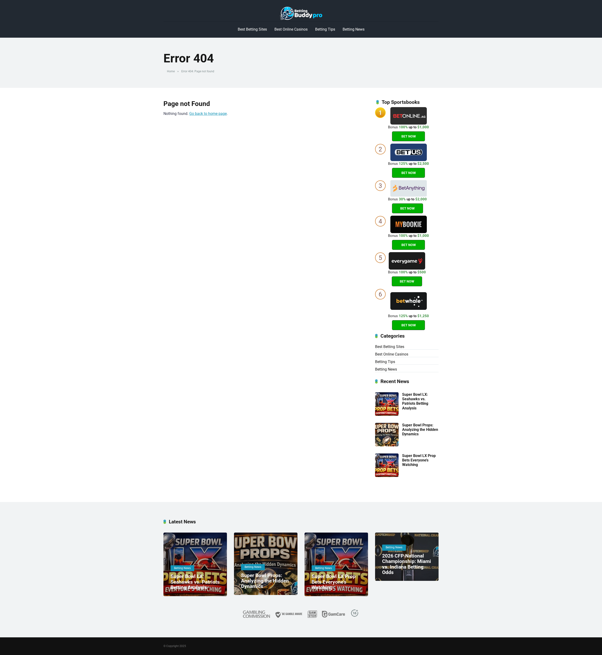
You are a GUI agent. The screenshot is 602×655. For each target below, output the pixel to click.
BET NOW (408, 136)
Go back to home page (208, 113)
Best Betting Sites (252, 29)
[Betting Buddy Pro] (301, 13)
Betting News (353, 29)
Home (171, 71)
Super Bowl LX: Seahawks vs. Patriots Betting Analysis (415, 401)
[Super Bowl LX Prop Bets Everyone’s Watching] (387, 475)
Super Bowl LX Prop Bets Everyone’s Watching (419, 460)
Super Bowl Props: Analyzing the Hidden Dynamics (420, 429)
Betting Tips (325, 29)
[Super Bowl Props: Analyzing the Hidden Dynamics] (387, 445)
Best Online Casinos (291, 29)
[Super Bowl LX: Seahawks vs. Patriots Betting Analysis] (387, 414)
